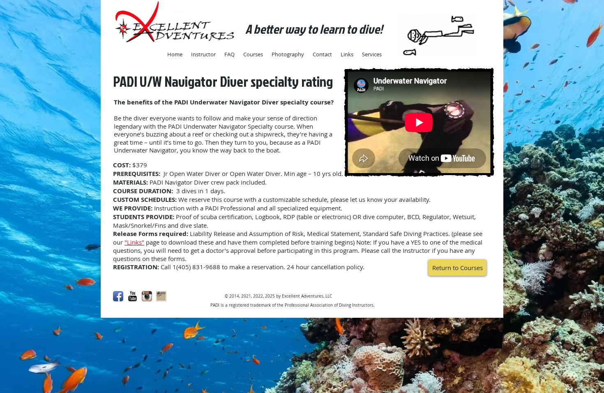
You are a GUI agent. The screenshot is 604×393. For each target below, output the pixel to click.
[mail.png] (161, 296)
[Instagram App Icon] (147, 296)
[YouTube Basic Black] (132, 296)
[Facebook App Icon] (118, 296)
